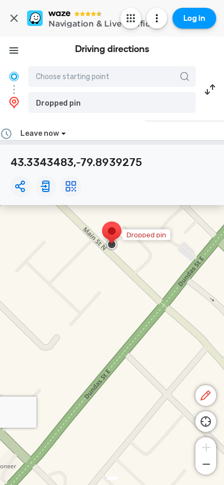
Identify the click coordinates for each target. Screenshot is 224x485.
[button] (112, 102)
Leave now (39, 133)
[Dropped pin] (111, 236)
